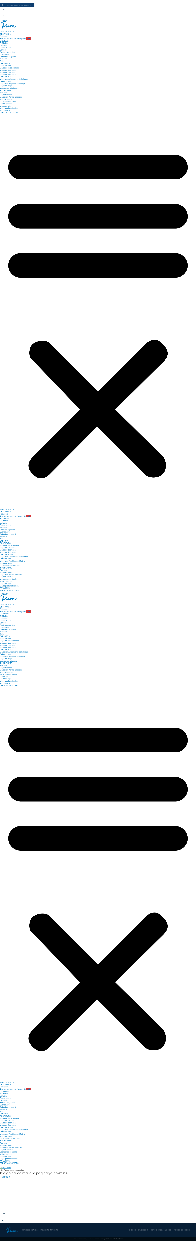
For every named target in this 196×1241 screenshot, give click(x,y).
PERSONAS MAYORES (9, 113)
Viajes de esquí (6, 86)
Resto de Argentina (7, 52)
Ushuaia (3, 45)
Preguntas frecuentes (62, 1190)
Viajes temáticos (59, 1202)
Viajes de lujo (5, 106)
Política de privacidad (138, 1230)
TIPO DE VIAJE (6, 90)
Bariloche (3, 50)
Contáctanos (57, 1186)
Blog (53, 1210)
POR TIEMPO (5, 66)
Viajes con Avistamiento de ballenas (14, 79)
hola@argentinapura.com (114, 1194)
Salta (2, 61)
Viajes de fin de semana (9, 68)
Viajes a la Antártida (10, 1206)
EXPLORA (4, 63)
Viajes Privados (6, 95)
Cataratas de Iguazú (8, 57)
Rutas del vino (5, 81)
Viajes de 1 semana (7, 70)
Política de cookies (182, 1230)
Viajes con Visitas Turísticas (11, 97)
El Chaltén (4, 43)
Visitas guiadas (6, 104)
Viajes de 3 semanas (8, 75)
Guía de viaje (57, 1206)
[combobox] (21, 5)
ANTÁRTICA (5, 110)
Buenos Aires (5, 54)
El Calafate (4, 41)
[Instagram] (164, 1189)
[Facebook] (171, 1189)
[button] (4, 13)
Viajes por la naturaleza (9, 108)
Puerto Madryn (5, 48)
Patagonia (4, 36)
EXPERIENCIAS (6, 77)
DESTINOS (4, 34)
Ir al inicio (5, 1177)
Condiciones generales (161, 1230)
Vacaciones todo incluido (10, 88)
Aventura (3, 93)
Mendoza (3, 59)
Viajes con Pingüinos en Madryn (12, 84)
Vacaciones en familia (8, 102)
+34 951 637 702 (109, 1198)
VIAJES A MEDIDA (7, 32)
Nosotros (55, 1194)
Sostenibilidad (58, 1198)
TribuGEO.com (118, 1239)
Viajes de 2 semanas (8, 72)
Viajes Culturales (6, 99)
